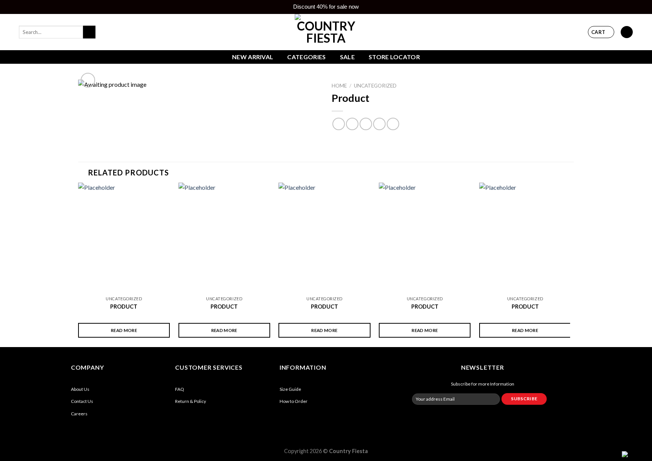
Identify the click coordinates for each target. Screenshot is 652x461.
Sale (347, 56)
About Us (80, 389)
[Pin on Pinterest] (379, 124)
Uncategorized (375, 86)
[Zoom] (88, 80)
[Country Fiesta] (326, 32)
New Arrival (253, 56)
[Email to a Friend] (366, 124)
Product (123, 306)
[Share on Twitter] (352, 124)
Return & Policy (190, 401)
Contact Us (82, 401)
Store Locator (394, 56)
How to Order (294, 401)
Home (339, 86)
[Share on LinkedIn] (393, 124)
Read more (124, 330)
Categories (306, 56)
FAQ (179, 389)
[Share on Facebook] (338, 124)
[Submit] (89, 32)
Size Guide (290, 389)
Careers (79, 413)
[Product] (124, 237)
